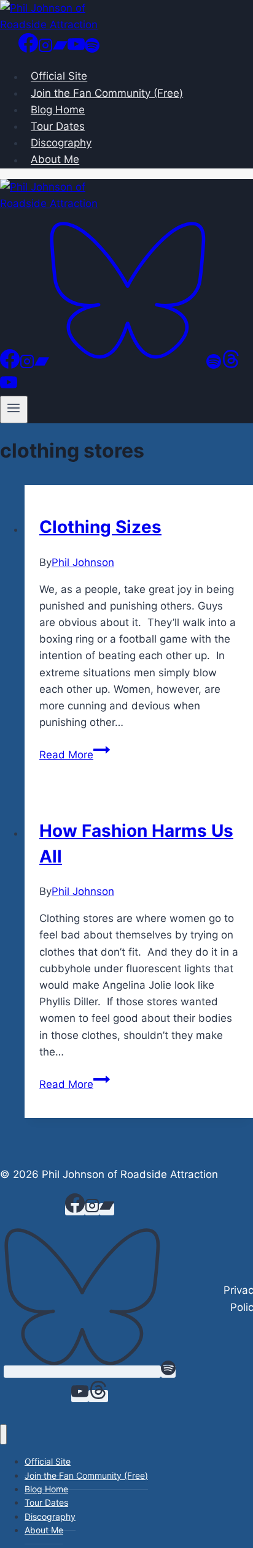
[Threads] (231, 365)
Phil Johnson (83, 562)
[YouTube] (76, 49)
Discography (61, 143)
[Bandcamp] (60, 49)
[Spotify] (92, 49)
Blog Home (58, 110)
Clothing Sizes (100, 526)
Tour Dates (58, 126)
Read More (74, 755)
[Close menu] (3, 1434)
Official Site (59, 76)
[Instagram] (45, 49)
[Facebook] (28, 49)
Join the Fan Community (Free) (107, 93)
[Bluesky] (127, 365)
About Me (55, 160)
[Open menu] (14, 409)
